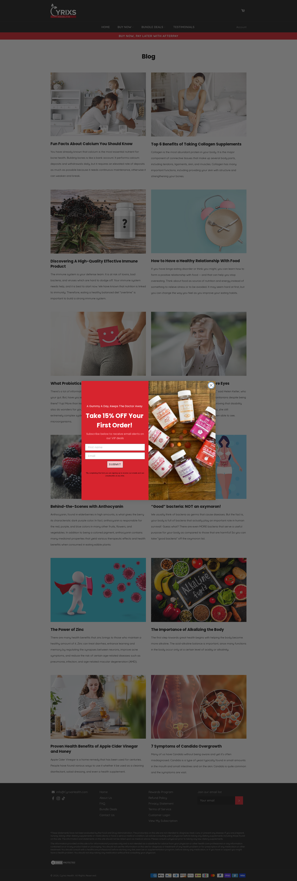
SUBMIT (115, 464)
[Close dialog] (211, 385)
